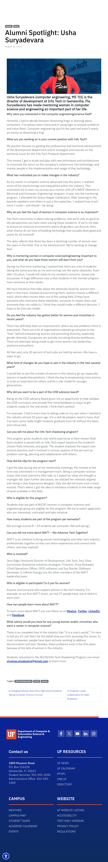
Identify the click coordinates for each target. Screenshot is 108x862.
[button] (6, 856)
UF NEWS (63, 763)
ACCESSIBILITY (67, 815)
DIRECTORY (64, 784)
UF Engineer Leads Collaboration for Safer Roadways (78, 694)
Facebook (18, 615)
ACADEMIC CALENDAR (23, 826)
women (44, 681)
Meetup (71, 611)
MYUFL (61, 774)
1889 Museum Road (22, 763)
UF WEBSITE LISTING (70, 810)
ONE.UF (62, 779)
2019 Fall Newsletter (23, 681)
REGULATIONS (66, 831)
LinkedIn (94, 611)
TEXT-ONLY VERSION (70, 821)
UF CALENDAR (66, 768)
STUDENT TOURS (19, 821)
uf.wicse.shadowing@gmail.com (27, 661)
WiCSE (36, 681)
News (16, 26)
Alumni (9, 26)
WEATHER (15, 810)
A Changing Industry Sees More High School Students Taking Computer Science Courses (35, 692)
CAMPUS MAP (17, 815)
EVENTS (14, 831)
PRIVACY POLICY (68, 826)
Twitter (82, 611)
